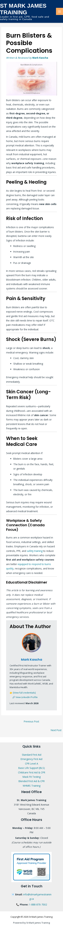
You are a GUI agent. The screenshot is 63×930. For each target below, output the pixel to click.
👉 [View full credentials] (23, 692)
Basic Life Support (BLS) (31, 768)
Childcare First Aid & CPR (31, 772)
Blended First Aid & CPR (32, 781)
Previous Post (31, 721)
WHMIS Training (31, 785)
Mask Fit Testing (32, 776)
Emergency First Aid (31, 759)
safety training (35, 551)
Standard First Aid (31, 754)
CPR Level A (31, 763)
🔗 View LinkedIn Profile (25, 697)
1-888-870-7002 (38, 904)
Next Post (56, 730)
